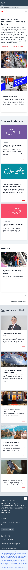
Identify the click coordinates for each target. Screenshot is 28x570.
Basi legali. (7, 564)
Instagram (17, 522)
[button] (25, 498)
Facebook (5, 522)
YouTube (5, 525)
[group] (14, 272)
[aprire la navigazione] (26, 10)
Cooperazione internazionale (9, 548)
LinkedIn (12, 525)
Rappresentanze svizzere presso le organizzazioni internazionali (11, 544)
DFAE (5, 10)
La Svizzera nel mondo (7, 539)
